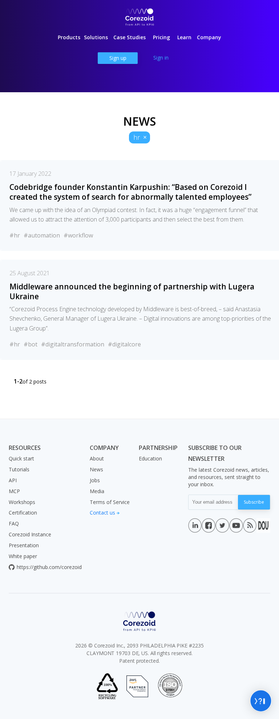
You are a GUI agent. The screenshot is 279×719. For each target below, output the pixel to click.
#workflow (78, 235)
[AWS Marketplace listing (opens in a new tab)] (137, 686)
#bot (30, 344)
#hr (14, 235)
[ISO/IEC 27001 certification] (170, 686)
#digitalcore (124, 344)
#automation (42, 235)
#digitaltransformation (72, 344)
